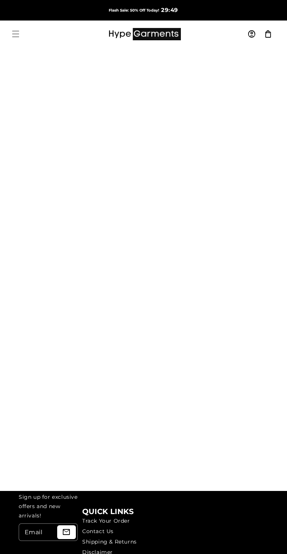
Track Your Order (106, 520)
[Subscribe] (66, 532)
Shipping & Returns (109, 541)
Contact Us (98, 531)
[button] (15, 34)
